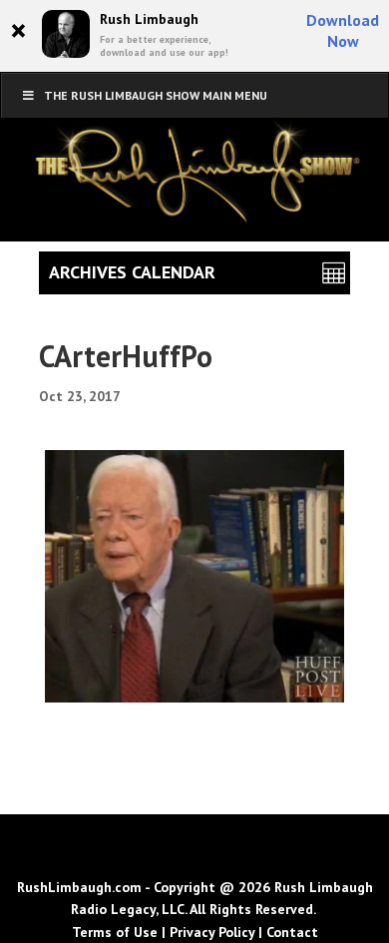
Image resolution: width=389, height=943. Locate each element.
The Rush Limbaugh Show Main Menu (155, 95)
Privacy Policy (212, 932)
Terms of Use (115, 932)
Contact (292, 932)
